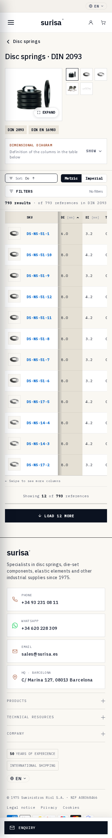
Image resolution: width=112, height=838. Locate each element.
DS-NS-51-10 (39, 254)
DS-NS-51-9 (38, 275)
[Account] (91, 22)
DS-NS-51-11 (39, 317)
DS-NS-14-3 (38, 443)
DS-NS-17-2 (38, 464)
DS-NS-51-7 (38, 359)
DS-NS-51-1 (38, 233)
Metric (71, 178)
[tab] (72, 74)
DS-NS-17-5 (38, 401)
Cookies (71, 807)
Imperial (94, 178)
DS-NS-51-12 (39, 296)
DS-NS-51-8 (38, 338)
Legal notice (21, 807)
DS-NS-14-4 (38, 422)
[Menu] (11, 22)
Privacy (49, 807)
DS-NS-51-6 (38, 380)
